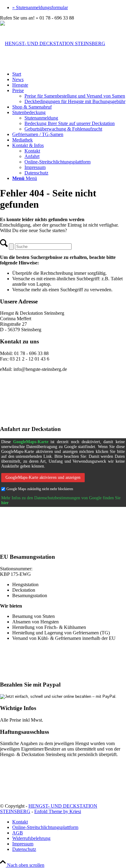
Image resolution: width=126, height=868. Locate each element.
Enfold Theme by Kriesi (57, 811)
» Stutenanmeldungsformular (40, 7)
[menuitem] (69, 7)
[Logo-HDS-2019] (52, 43)
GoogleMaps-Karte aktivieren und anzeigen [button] (43, 477)
